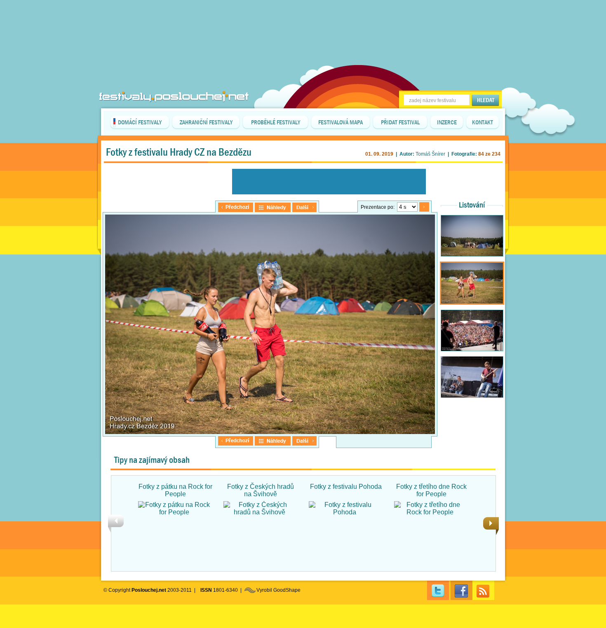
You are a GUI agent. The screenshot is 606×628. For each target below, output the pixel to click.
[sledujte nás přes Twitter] (438, 590)
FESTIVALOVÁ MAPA (340, 122)
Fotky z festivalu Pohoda (346, 486)
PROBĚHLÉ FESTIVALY (275, 122)
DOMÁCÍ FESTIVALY (140, 122)
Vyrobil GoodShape (278, 590)
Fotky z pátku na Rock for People (175, 490)
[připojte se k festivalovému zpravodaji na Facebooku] (461, 590)
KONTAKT (482, 122)
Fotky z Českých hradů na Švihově (260, 490)
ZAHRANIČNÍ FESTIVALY (206, 122)
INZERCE (447, 122)
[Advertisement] (303, 20)
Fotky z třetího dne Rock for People (431, 490)
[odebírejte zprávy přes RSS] (483, 590)
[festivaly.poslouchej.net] (174, 97)
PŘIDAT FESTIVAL (400, 122)
